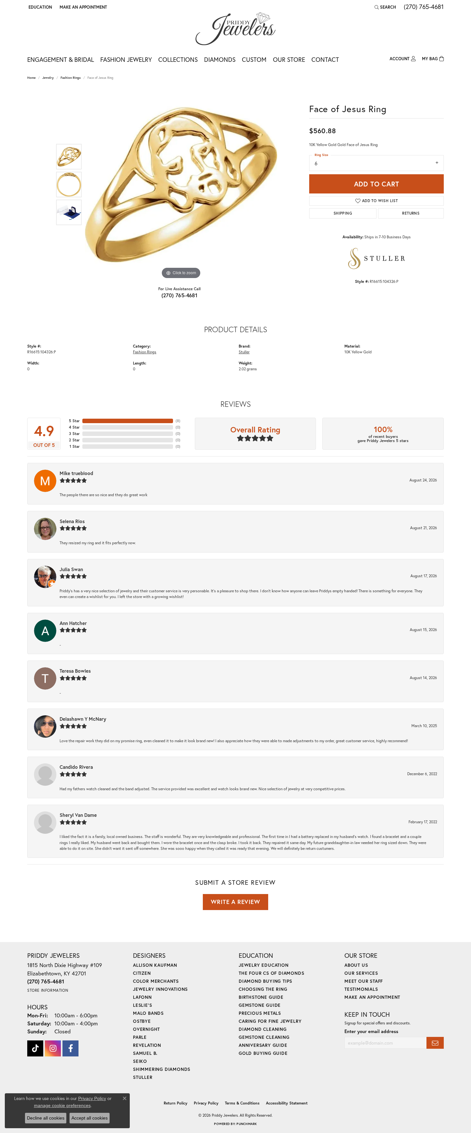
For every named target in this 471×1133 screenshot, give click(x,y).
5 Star (74, 420)
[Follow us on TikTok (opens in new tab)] (35, 1048)
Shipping (343, 213)
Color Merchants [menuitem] (156, 981)
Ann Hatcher (73, 623)
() (178, 420)
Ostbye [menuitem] (142, 1021)
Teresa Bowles (75, 671)
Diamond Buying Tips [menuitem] (265, 981)
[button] (39, 7)
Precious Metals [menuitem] (260, 1013)
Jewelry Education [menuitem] (264, 965)
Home (31, 78)
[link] (82, 7)
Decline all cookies (45, 1118)
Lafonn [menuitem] (142, 997)
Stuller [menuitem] (143, 1077)
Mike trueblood (76, 473)
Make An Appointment (372, 997)
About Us (356, 965)
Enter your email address (371, 1031)
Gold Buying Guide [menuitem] (263, 1053)
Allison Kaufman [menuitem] (155, 965)
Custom (254, 59)
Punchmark (246, 1124)
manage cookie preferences (62, 1105)
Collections (178, 59)
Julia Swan (71, 569)
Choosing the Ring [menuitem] (263, 989)
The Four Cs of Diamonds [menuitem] (271, 973)
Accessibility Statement (287, 1103)
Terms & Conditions (242, 1103)
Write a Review (235, 902)
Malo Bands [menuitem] (148, 1013)
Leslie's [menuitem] (142, 1005)
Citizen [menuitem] (142, 973)
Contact (325, 59)
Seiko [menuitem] (140, 1061)
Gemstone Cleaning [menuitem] (264, 1037)
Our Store (289, 59)
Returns (410, 213)
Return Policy (175, 1103)
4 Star (74, 427)
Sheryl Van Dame (78, 815)
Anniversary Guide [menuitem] (263, 1045)
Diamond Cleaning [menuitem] (263, 1029)
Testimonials (361, 989)
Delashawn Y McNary (83, 719)
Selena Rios (72, 521)
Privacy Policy (206, 1103)
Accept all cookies (89, 1118)
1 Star (75, 446)
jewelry (48, 78)
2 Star (74, 440)
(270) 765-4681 (179, 295)
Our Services (361, 973)
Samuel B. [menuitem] (145, 1053)
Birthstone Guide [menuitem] (261, 997)
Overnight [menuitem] (146, 1029)
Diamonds (220, 59)
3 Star (74, 433)
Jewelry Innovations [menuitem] (160, 989)
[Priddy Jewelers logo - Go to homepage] (235, 28)
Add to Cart (376, 183)
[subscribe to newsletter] (435, 1043)
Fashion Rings (71, 78)
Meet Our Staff (363, 981)
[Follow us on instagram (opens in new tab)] (53, 1048)
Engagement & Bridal (60, 59)
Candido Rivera (76, 767)
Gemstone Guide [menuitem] (260, 1005)
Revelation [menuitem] (147, 1045)
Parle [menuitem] (140, 1037)
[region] (181, 184)
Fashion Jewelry (126, 59)
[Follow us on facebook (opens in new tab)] (70, 1048)
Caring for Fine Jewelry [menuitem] (270, 1021)
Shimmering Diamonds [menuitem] (161, 1069)
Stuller (244, 351)
